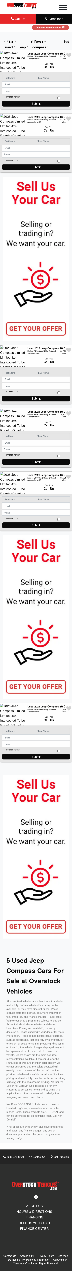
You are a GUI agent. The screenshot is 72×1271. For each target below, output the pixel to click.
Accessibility (27, 1256)
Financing (34, 1217)
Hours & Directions (34, 1211)
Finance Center (34, 1228)
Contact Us (38, 1157)
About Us (34, 1206)
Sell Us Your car (34, 1223)
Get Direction (61, 1157)
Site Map (63, 1256)
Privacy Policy (46, 1256)
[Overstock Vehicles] (22, 5)
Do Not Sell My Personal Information (29, 1259)
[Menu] (63, 8)
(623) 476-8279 (15, 1157)
